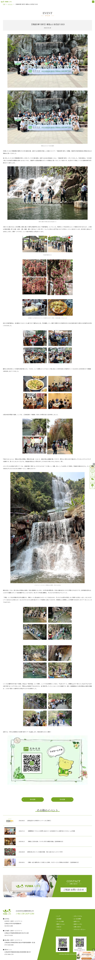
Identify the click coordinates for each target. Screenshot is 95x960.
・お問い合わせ (77, 927)
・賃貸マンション (60, 924)
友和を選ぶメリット (92, 469)
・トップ (57, 916)
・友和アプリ (76, 921)
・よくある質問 (77, 919)
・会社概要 (58, 919)
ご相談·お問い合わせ (73, 889)
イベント (10, 4)
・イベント (58, 929)
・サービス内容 (59, 921)
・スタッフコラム (77, 916)
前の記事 (32, 799)
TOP (4, 4)
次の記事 (62, 799)
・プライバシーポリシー (79, 929)
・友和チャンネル (77, 924)
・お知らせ (58, 927)
